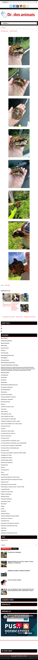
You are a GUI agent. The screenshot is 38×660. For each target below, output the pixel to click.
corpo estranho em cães (7, 416)
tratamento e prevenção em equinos (10, 523)
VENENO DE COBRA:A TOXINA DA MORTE (19, 570)
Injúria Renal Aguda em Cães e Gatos (10, 477)
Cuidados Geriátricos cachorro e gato (10, 421)
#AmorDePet (4, 338)
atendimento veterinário (7, 399)
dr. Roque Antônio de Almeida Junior (18, 658)
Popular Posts (5, 548)
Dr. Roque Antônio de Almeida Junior (10, 440)
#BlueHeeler (4, 345)
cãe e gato (3, 409)
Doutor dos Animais (6, 435)
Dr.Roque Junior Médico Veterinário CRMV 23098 (13, 452)
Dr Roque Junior (5, 438)
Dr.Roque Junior (5, 450)
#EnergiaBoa (4, 357)
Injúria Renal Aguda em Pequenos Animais (11, 479)
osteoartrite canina (5, 501)
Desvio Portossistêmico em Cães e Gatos (11, 423)
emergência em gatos (6, 457)
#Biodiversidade (5, 343)
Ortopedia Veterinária (6, 499)
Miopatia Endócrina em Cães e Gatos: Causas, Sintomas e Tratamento (20, 562)
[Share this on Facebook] (5, 285)
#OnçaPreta (4, 377)
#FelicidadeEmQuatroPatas (8, 362)
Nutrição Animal (5, 496)
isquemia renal (4, 482)
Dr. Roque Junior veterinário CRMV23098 (11, 445)
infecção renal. (4, 474)
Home (3, 27)
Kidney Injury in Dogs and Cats (8, 484)
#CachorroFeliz (5, 348)
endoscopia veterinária (7, 462)
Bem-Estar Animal (5, 401)
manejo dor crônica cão (7, 491)
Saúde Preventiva (5, 513)
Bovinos (3, 404)
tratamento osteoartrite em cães (9, 525)
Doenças (3, 428)
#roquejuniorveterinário (7, 387)
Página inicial (19, 316)
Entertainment (4, 465)
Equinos (3, 467)
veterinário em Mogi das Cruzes (9, 533)
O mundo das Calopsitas (14, 552)
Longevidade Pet (5, 489)
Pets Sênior (4, 503)
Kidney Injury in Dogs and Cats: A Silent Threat (12, 486)
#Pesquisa (3, 380)
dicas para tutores (5, 426)
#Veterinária (4, 392)
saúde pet (3, 511)
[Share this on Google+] (9, 285)
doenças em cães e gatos (7, 431)
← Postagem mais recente (8, 316)
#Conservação (4, 353)
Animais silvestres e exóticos (8, 397)
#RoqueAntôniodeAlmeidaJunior (9, 384)
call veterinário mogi (6, 414)
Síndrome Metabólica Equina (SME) (10, 516)
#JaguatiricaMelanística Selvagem (9, 365)
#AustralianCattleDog (6, 340)
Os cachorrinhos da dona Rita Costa (7, 304)
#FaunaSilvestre (5, 360)
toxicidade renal (5, 520)
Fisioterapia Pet (5, 469)
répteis (2, 506)
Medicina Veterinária (6, 494)
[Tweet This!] (7, 285)
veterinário (3, 530)
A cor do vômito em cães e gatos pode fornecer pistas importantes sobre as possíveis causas (21, 590)
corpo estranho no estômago (8, 418)
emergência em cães (6, 455)
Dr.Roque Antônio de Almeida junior (10, 448)
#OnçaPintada (4, 375)
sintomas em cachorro (6, 518)
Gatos (2, 472)
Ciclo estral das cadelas (14, 580)
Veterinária (3, 528)
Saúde (2, 508)
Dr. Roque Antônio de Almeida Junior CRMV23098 (13, 443)
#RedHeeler (4, 382)
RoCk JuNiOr (23, 656)
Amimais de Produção (6, 394)
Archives (15, 548)
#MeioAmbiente (5, 372)
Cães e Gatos (4, 411)
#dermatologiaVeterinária (7, 355)
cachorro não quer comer (7, 406)
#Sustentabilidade (5, 389)
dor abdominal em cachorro (8, 433)
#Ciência (3, 350)
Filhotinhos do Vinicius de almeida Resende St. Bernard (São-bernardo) (15, 306)
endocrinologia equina (6, 460)
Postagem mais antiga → (30, 316)
